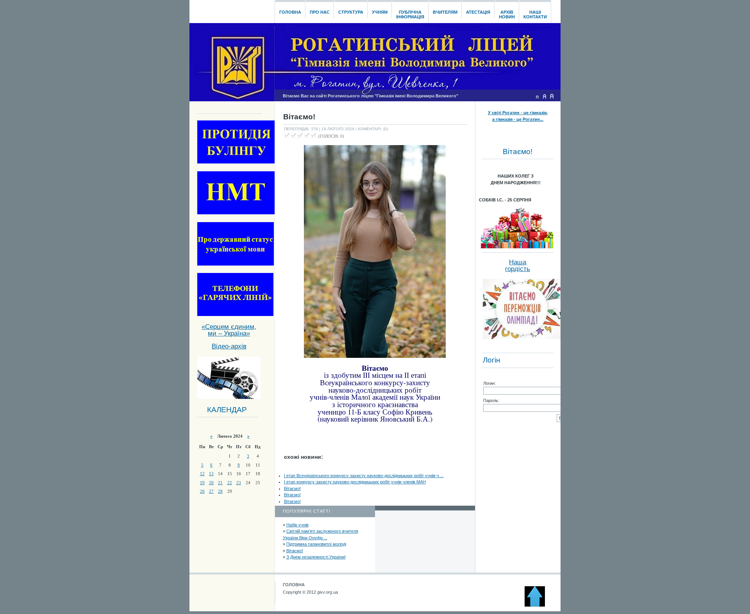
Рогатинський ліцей (231, 9)
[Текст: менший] (537, 96)
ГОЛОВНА (294, 584)
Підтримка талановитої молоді (316, 544)
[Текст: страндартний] (544, 96)
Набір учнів (297, 524)
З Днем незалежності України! (316, 557)
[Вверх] (538, 605)
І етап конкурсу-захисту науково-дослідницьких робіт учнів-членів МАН (355, 481)
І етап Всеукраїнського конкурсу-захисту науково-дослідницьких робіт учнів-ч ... (364, 475)
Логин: (489, 383)
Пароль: (491, 400)
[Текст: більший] (552, 96)
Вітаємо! (292, 488)
